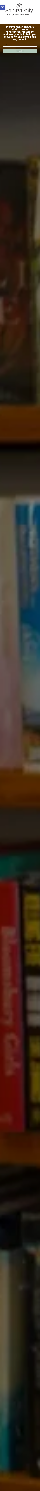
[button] (2, 7)
